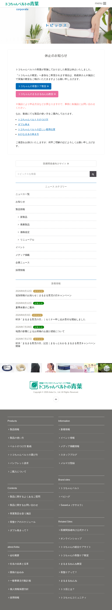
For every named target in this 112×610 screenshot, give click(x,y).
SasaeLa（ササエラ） (72, 505)
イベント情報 (68, 438)
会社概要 (14, 555)
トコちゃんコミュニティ (73, 597)
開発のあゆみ (17, 572)
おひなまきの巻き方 (28, 134)
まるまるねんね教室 (71, 564)
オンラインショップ (71, 538)
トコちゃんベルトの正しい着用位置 (36, 129)
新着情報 (65, 429)
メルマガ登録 (68, 463)
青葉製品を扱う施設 (20, 513)
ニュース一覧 (23, 194)
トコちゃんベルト (70, 488)
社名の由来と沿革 (19, 564)
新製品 (23, 217)
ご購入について (18, 471)
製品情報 (20, 209)
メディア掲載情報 (70, 446)
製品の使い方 (17, 438)
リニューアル (27, 239)
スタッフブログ (69, 454)
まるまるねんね (69, 580)
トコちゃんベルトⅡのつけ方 (33, 119)
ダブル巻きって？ (19, 530)
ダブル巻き (24, 124)
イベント (20, 247)
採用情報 (20, 270)
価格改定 (25, 232)
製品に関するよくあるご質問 (25, 496)
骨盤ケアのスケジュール (23, 522)
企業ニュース (23, 262)
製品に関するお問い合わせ (24, 505)
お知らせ (20, 201)
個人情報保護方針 (19, 589)
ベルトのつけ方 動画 (21, 446)
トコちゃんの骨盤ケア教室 (32, 86)
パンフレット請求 (19, 463)
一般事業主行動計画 (20, 580)
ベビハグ (65, 496)
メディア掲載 (23, 255)
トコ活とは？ (68, 589)
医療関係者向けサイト (54, 163)
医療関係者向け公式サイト (75, 530)
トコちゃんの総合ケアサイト (76, 547)
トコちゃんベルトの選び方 (24, 454)
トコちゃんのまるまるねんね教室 (35, 94)
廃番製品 (25, 224)
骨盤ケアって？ (69, 572)
